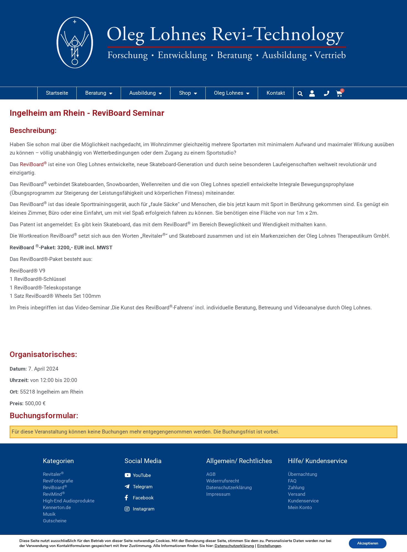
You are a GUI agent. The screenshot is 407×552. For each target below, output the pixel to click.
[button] (300, 93)
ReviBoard (33, 164)
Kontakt (276, 93)
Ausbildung (142, 93)
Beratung (95, 93)
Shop (185, 93)
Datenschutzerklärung (234, 545)
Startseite (57, 93)
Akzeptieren (367, 543)
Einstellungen (269, 545)
